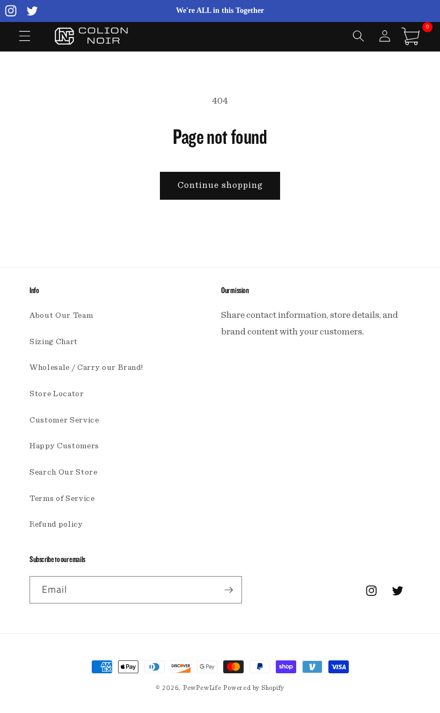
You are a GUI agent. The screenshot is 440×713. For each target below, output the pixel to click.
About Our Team (61, 315)
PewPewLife (202, 688)
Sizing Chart (54, 342)
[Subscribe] (228, 590)
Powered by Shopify (253, 688)
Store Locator (57, 394)
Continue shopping (220, 185)
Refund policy (56, 524)
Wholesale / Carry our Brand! (86, 367)
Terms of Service (62, 498)
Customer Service (64, 420)
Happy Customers (64, 446)
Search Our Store (64, 472)
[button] (25, 36)
